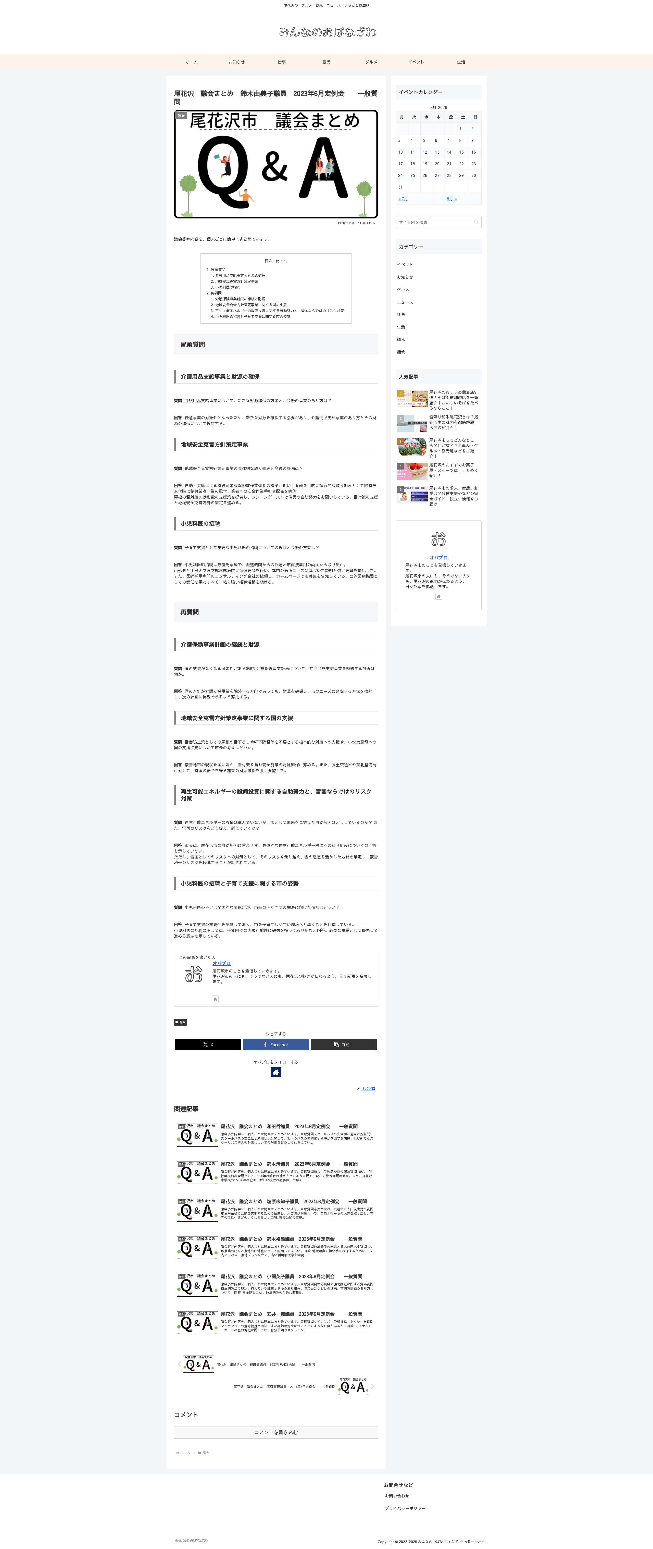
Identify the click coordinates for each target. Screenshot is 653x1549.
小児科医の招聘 (227, 287)
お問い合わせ (397, 1495)
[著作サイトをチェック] (215, 998)
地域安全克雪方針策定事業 (236, 281)
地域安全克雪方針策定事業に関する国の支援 (251, 304)
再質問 (216, 293)
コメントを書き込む (276, 1432)
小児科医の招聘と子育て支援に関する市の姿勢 (252, 316)
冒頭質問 (218, 269)
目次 (269, 260)
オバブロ (221, 963)
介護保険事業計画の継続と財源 (240, 298)
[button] (344, 1044)
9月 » (452, 198)
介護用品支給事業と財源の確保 (240, 275)
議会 (183, 1022)
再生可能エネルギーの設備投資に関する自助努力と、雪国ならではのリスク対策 (279, 310)
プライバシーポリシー (405, 1508)
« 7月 (403, 198)
